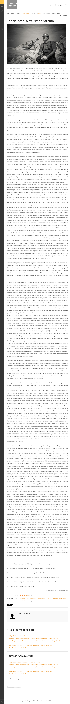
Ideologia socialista (25, 601)
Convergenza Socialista (59, 598)
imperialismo (42, 598)
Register (60, 5)
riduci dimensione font (62, 13)
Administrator (25, 13)
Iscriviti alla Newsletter (14, 687)
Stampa (65, 15)
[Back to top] (2, 702)
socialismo (23, 598)
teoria (49, 598)
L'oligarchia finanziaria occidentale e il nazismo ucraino (24, 636)
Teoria (39, 13)
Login (51, 5)
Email (60, 15)
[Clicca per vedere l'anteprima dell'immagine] (37, 44)
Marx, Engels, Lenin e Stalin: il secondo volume (22, 648)
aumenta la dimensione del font (64, 13)
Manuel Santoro (32, 598)
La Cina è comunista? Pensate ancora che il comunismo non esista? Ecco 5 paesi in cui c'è (34, 638)
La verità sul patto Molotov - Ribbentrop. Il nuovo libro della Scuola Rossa (30, 645)
